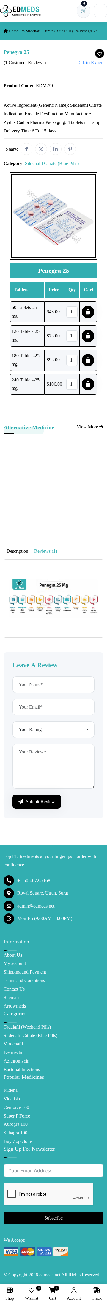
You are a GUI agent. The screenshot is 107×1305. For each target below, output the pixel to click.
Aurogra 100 (16, 1124)
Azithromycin (16, 1060)
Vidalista (12, 1098)
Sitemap (11, 997)
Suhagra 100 (15, 1132)
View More (88, 426)
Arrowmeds (15, 1005)
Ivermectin (13, 1052)
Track (97, 1298)
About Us (13, 955)
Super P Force (17, 1115)
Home (13, 31)
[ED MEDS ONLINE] (21, 11)
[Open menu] (100, 10)
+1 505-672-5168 (33, 880)
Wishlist (31, 1294)
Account (74, 1298)
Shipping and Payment (25, 971)
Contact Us (14, 989)
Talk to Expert (90, 62)
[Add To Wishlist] (99, 53)
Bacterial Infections (22, 1069)
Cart (52, 1294)
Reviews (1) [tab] (45, 551)
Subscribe (53, 1217)
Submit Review (40, 801)
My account (15, 963)
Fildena (11, 1090)
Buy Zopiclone (18, 1141)
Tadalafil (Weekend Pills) (27, 1026)
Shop (9, 1298)
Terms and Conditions (24, 980)
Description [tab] (17, 551)
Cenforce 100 (16, 1107)
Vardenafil (13, 1043)
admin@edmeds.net (35, 905)
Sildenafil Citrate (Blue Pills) (49, 31)
